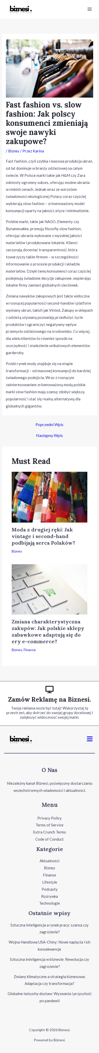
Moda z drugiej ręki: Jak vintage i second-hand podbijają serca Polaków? (43, 536)
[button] (90, 739)
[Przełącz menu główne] (89, 9)
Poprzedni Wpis (49, 424)
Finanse (30, 650)
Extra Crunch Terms (49, 832)
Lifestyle (49, 882)
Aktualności (49, 860)
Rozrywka (49, 896)
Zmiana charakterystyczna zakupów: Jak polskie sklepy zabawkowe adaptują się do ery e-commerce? (48, 631)
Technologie (49, 903)
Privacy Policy (49, 818)
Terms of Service (49, 825)
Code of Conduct (49, 839)
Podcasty (50, 889)
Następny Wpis (49, 435)
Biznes (13, 151)
